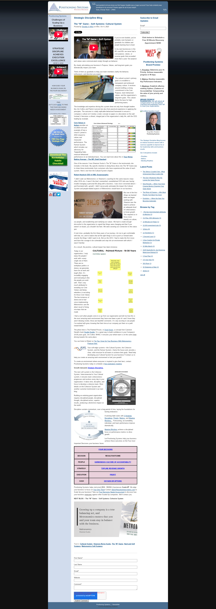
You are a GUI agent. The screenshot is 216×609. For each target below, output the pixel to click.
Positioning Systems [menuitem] (57, 16)
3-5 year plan (148, 260)
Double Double (89, 332)
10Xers (146, 229)
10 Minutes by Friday (151, 222)
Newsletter (116, 604)
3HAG (146, 271)
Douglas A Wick (88, 27)
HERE (59, 105)
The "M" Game (117, 544)
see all (142, 275)
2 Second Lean (149, 236)
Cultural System (86, 544)
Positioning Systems (103, 604)
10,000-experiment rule (152, 225)
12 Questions (148, 233)
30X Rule (147, 263)
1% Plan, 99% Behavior (152, 218)
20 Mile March (149, 246)
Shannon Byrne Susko (102, 544)
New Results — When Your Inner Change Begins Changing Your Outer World (154, 186)
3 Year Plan (148, 256)
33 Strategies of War (151, 267)
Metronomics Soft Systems (92, 546)
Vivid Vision (108, 330)
